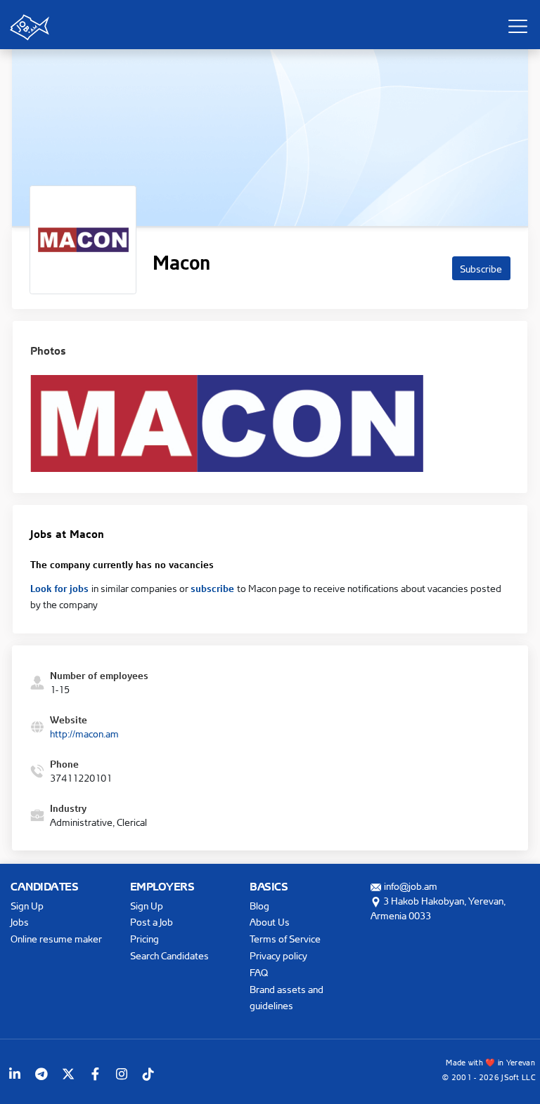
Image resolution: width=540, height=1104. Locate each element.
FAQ (259, 972)
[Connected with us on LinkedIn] (15, 1074)
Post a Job (151, 922)
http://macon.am (84, 734)
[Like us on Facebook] (95, 1074)
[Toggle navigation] (517, 26)
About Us (270, 922)
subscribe (214, 587)
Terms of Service (285, 939)
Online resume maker (56, 939)
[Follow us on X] (68, 1074)
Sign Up (27, 906)
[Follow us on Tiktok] (148, 1074)
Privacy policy (278, 955)
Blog (259, 906)
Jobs (20, 922)
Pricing (144, 939)
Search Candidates (169, 955)
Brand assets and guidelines (286, 997)
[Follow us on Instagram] (121, 1074)
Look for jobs (60, 587)
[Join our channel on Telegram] (41, 1074)
